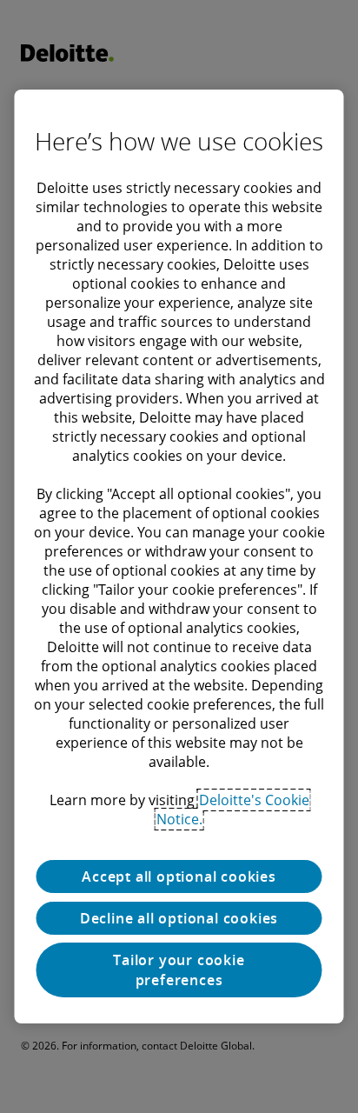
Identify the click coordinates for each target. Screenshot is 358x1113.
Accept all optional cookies (179, 876)
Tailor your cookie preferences (178, 969)
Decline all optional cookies (179, 918)
